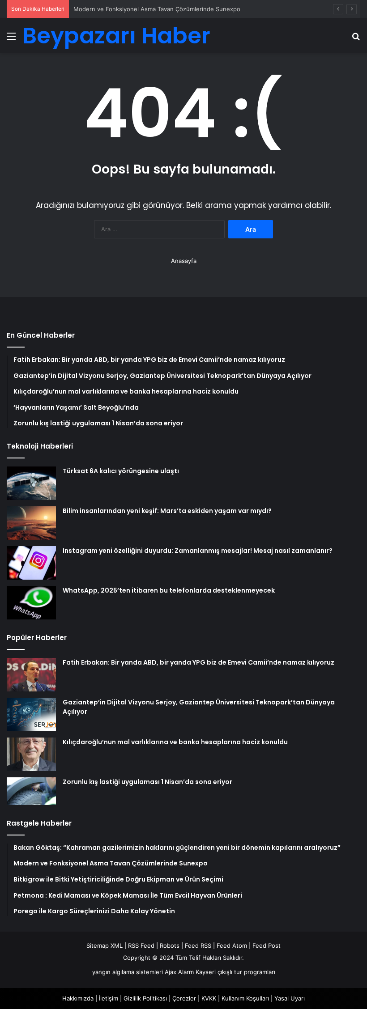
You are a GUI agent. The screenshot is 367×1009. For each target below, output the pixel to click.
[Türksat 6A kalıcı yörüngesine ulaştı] (31, 483)
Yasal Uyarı (289, 998)
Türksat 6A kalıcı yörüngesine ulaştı (121, 470)
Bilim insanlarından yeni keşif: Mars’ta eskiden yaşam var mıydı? (167, 510)
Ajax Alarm (179, 971)
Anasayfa (183, 260)
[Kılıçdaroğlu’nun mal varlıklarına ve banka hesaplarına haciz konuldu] (31, 754)
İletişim (108, 998)
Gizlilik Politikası (145, 998)
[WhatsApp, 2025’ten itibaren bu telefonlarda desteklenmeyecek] (31, 602)
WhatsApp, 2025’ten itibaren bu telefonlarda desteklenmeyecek (169, 590)
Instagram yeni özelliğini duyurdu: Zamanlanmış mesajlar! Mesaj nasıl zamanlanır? (198, 550)
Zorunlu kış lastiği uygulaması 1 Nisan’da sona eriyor (147, 781)
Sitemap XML (104, 945)
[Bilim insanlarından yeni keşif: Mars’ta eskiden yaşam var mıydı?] (31, 523)
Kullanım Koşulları (245, 998)
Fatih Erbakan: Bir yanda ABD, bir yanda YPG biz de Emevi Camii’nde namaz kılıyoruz (198, 662)
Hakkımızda (78, 998)
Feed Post (266, 945)
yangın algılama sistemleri (127, 971)
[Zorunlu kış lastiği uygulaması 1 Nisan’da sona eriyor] (31, 791)
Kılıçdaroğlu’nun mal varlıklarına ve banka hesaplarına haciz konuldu (175, 742)
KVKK (208, 998)
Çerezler (184, 998)
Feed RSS (198, 945)
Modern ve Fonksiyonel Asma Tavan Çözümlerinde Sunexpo (156, 9)
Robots (169, 945)
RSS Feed (141, 945)
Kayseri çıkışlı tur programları (235, 971)
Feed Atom (232, 945)
